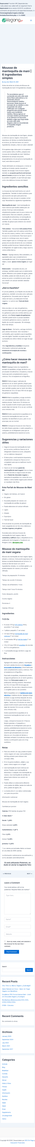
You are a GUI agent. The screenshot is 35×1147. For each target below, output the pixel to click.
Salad (4, 1103)
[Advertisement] (17, 43)
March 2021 (6, 1046)
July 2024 (5, 1043)
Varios (4, 1119)
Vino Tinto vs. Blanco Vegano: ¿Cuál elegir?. (16, 986)
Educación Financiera (17, 1143)
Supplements (6, 1112)
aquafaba (22, 645)
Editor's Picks (6, 1083)
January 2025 (6, 1036)
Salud (4, 1106)
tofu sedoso (19, 625)
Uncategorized (7, 1115)
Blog (3, 1067)
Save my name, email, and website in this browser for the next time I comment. (17, 944)
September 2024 (7, 1039)
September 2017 (7, 1049)
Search (4, 966)
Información (6, 1093)
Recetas (4, 1099)
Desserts (5, 1077)
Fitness (4, 1087)
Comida (4, 1074)
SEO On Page (29, 1140)
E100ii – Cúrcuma (7, 1005)
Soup (4, 1109)
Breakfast (5, 1070)
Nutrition (5, 1096)
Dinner (4, 1080)
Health (4, 1090)
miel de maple (22, 639)
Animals (4, 1064)
